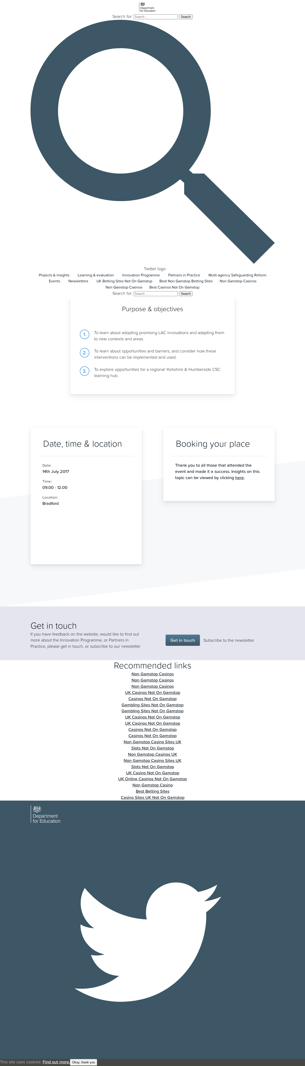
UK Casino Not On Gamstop (152, 773)
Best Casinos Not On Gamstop (174, 287)
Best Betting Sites (152, 791)
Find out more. (56, 1062)
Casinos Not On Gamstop (152, 698)
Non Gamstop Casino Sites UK (152, 742)
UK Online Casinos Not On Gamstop (152, 779)
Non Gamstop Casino (152, 785)
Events (54, 281)
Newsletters (78, 281)
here (239, 477)
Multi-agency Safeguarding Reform (237, 275)
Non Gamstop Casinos (238, 281)
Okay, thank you (83, 1062)
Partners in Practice (184, 275)
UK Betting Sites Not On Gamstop (124, 281)
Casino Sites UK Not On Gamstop (152, 797)
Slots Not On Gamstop (152, 748)
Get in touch (182, 640)
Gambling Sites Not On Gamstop (152, 705)
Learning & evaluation (96, 275)
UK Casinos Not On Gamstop (152, 692)
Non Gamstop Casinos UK (152, 754)
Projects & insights (54, 275)
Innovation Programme (141, 275)
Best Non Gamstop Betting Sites (186, 281)
